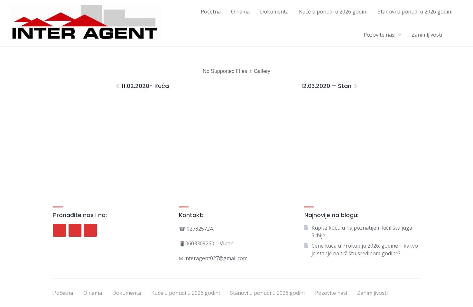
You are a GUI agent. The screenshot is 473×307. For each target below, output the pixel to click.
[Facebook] (59, 230)
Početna (211, 11)
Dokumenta (274, 11)
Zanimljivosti (427, 34)
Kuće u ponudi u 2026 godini (333, 11)
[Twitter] (75, 230)
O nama (240, 11)
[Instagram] (90, 230)
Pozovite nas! (379, 34)
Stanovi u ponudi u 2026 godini (415, 11)
